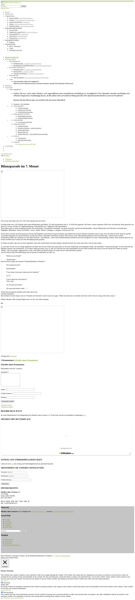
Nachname (4, 476)
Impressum (8, 541)
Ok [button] (54, 556)
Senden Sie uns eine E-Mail (26, 144)
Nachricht (5, 372)
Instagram (8, 523)
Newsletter (8, 543)
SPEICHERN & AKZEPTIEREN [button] (12, 598)
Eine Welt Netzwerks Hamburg (62, 511)
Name (3, 389)
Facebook (8, 521)
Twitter (7, 519)
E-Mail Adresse (6, 480)
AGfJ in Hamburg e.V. (38, 511)
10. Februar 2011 (6, 154)
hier (84, 415)
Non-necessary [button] (6, 590)
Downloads (9, 539)
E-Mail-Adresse (7, 393)
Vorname (4, 472)
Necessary (6, 583)
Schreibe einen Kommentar (26, 360)
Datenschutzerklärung (12, 545)
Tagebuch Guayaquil (12, 161)
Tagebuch (8, 159)
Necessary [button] (4, 581)
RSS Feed (8, 527)
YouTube (8, 525)
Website (3, 397)
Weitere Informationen (62, 556)
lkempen (6, 155)
